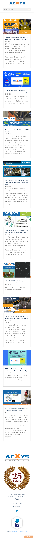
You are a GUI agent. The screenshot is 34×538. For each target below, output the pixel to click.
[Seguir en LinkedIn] (17, 511)
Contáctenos (29, 537)
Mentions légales (23, 531)
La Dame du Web (15, 531)
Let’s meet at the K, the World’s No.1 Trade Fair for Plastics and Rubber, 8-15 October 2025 (16, 182)
